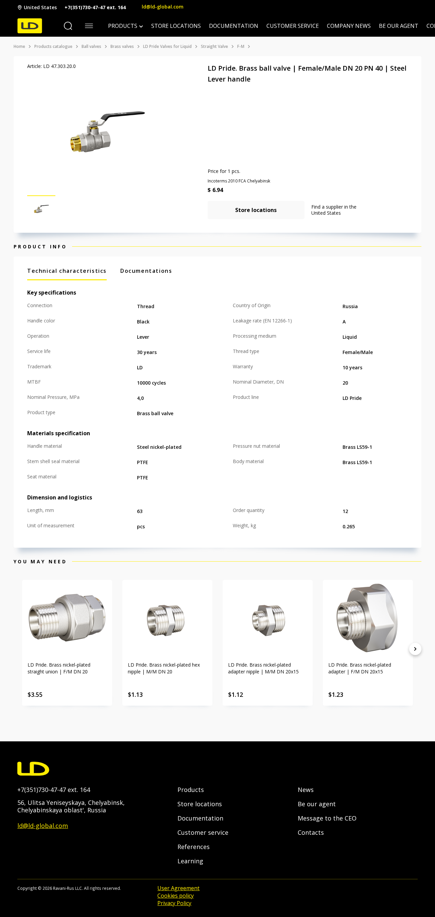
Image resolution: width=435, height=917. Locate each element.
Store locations (176, 26)
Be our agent (398, 26)
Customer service (292, 26)
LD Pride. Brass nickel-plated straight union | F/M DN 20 (59, 668)
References (193, 847)
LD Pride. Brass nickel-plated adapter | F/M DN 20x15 (359, 668)
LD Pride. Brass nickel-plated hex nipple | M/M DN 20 (164, 668)
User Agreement (178, 888)
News (306, 790)
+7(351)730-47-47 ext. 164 (95, 7)
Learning (190, 861)
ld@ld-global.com (163, 6)
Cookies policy (175, 895)
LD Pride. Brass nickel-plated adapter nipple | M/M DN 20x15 (263, 668)
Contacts (311, 832)
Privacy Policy (174, 903)
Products (122, 26)
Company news (349, 26)
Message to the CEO (327, 818)
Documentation (233, 26)
